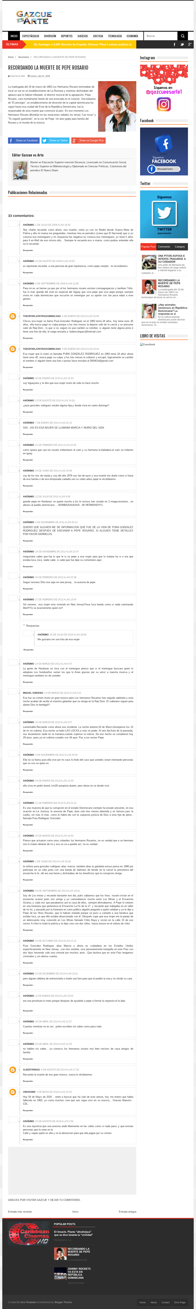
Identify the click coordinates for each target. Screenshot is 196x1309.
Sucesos (83, 36)
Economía (132, 36)
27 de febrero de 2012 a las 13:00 (55, 599)
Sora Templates (28, 1302)
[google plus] (190, 44)
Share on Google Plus (91, 140)
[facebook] (174, 44)
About (154, 1302)
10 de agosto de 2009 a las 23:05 (55, 261)
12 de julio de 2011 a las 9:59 (52, 496)
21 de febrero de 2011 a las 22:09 (55, 445)
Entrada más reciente (20, 1211)
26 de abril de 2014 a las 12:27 (53, 1021)
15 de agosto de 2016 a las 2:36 (54, 1121)
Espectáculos (30, 36)
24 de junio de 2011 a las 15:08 (53, 470)
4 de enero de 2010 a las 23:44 (80, 349)
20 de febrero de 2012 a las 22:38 (55, 577)
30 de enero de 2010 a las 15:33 (54, 378)
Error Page (180, 1302)
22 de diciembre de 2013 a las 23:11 (56, 973)
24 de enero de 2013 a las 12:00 (54, 780)
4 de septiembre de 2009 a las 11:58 (56, 283)
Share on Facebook (27, 140)
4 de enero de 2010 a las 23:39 (80, 316)
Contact (166, 1302)
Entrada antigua (127, 1211)
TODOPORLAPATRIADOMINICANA (42, 316)
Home (143, 1302)
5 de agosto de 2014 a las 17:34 (60, 1069)
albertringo (31, 1069)
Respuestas (32, 625)
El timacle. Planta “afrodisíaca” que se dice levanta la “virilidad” (73, 1233)
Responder (28, 250)
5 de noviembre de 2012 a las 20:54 (56, 755)
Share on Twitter (59, 140)
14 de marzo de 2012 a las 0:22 (62, 693)
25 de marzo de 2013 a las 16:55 (54, 835)
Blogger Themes (63, 1302)
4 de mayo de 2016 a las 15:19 (54, 1092)
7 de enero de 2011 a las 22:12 (53, 422)
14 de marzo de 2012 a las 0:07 (53, 663)
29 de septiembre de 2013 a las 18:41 (57, 890)
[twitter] (182, 44)
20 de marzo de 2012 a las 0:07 (53, 722)
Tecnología (115, 36)
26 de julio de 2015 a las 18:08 (68, 634)
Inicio (14, 36)
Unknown (29, 1092)
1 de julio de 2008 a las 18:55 (52, 225)
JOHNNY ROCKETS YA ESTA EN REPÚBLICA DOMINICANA (79, 1273)
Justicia (98, 36)
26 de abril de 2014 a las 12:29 (53, 1044)
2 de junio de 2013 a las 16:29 (53, 861)
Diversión (50, 36)
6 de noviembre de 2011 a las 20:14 (56, 522)
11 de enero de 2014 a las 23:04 (54, 996)
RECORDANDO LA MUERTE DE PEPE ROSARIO (79, 1251)
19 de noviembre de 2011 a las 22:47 (57, 551)
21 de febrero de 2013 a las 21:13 (55, 803)
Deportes (67, 36)
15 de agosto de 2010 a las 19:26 (55, 400)
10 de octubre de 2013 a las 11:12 (55, 941)
